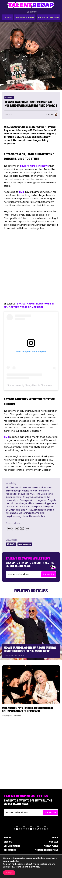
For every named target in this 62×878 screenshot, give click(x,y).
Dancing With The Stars (48, 17)
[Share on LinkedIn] (22, 528)
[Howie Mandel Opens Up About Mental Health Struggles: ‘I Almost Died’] (31, 629)
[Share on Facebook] (8, 528)
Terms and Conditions (46, 850)
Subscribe (48, 574)
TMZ (21, 192)
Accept (9, 872)
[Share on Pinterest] (17, 528)
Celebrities (10, 850)
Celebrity (9, 97)
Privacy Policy (51, 846)
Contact (53, 841)
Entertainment (12, 846)
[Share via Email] (27, 528)
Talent (7, 837)
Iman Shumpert (24, 544)
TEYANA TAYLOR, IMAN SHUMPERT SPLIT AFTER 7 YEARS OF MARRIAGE (29, 305)
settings (35, 866)
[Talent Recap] (31, 5)
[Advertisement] (31, 752)
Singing (8, 841)
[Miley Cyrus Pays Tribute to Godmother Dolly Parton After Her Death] (31, 684)
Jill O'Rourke (12, 487)
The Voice (7, 17)
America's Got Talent (25, 17)
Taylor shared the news (34, 165)
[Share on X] (12, 528)
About (55, 837)
